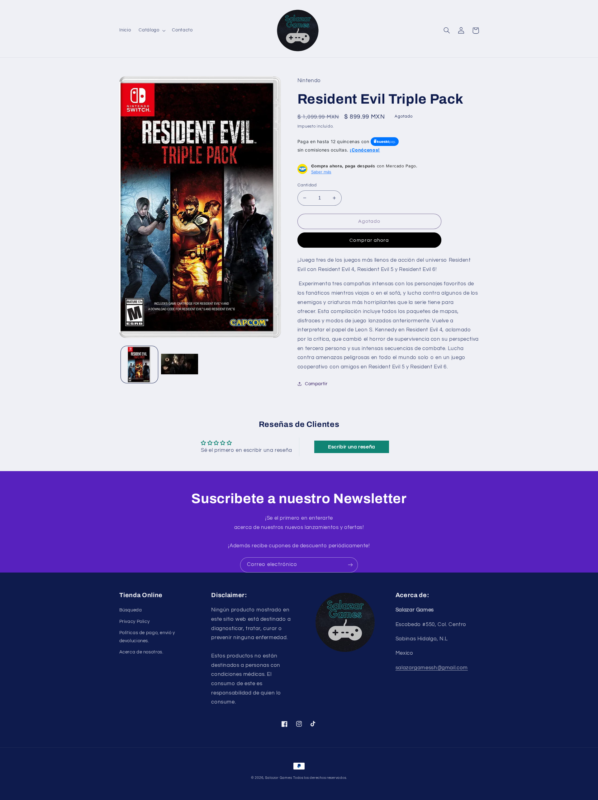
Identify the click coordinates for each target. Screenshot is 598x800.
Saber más (321, 172)
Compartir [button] (316, 383)
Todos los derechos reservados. (320, 777)
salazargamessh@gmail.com (432, 668)
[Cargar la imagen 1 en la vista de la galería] (139, 364)
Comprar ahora (369, 240)
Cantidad (306, 185)
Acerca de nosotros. (141, 652)
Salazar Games (278, 777)
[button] (151, 30)
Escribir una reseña (351, 446)
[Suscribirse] (350, 565)
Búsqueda (130, 610)
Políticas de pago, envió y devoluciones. (147, 636)
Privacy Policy (134, 621)
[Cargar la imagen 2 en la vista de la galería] (179, 364)
